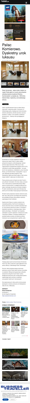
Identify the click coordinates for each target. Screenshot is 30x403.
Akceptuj (5, 399)
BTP (7, 60)
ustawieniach (18, 397)
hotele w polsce (9, 302)
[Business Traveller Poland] (5, 1)
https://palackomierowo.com (9, 296)
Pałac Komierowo (17, 302)
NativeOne (15, 336)
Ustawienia (12, 399)
